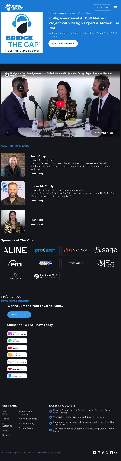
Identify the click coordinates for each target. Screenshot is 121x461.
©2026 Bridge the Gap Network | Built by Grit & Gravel (31, 452)
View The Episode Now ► (63, 43)
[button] (115, 7)
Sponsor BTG (102, 7)
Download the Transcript (15, 301)
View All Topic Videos (19, 315)
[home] (14, 7)
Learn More (37, 174)
